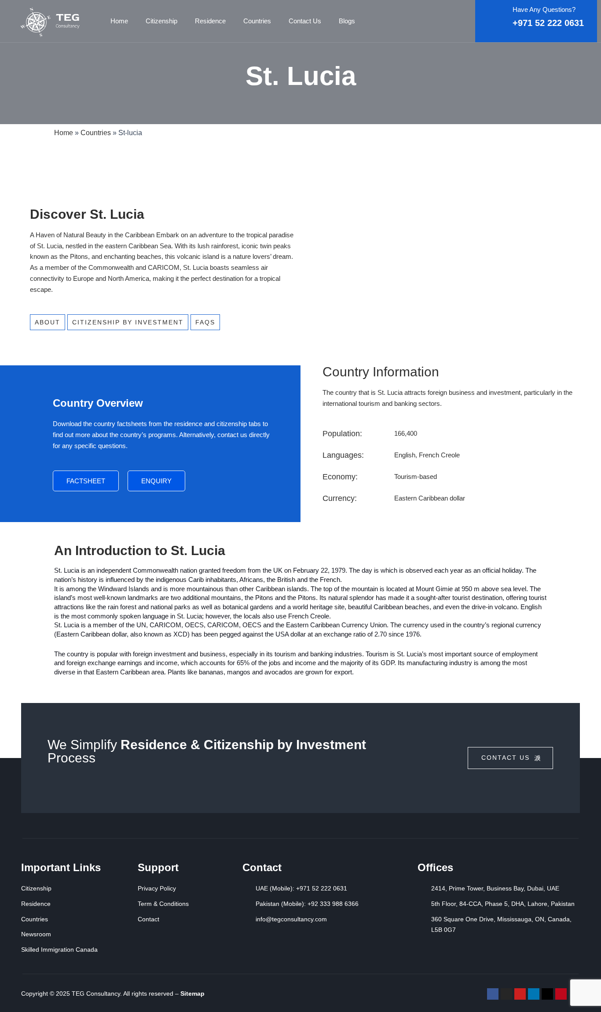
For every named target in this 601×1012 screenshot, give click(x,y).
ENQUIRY (156, 481)
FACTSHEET (85, 481)
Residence (210, 21)
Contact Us (305, 21)
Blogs (347, 21)
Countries (257, 21)
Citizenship (161, 21)
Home (119, 21)
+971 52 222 (538, 23)
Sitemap (192, 993)
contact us (505, 757)
